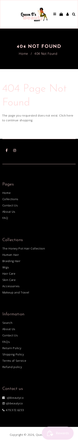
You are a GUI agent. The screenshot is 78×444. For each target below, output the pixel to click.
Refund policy (12, 367)
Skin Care (9, 280)
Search (7, 323)
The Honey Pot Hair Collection (23, 248)
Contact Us (10, 205)
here (70, 115)
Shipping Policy (13, 354)
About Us (8, 212)
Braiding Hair (11, 261)
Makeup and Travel (15, 292)
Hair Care (9, 273)
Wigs (5, 267)
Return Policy (11, 348)
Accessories (11, 286)
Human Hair (10, 255)
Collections (10, 199)
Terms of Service (14, 361)
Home (23, 54)
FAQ (5, 218)
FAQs (6, 342)
